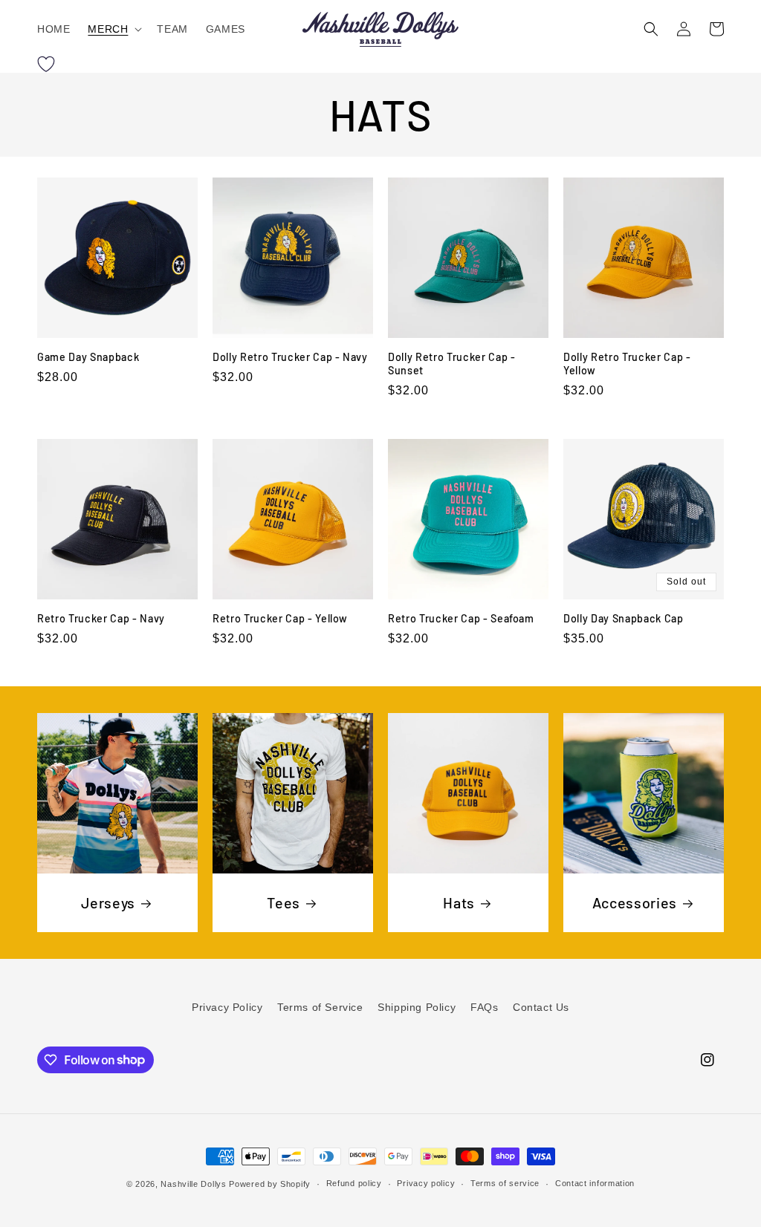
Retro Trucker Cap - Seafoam (461, 618)
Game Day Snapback (88, 357)
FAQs (484, 1007)
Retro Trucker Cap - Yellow (280, 618)
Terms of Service (320, 1007)
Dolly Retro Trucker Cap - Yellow (627, 364)
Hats (459, 902)
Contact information (595, 1183)
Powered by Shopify (270, 1183)
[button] (113, 29)
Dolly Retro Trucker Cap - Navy (290, 357)
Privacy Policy (227, 1007)
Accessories (634, 902)
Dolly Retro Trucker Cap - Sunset (452, 364)
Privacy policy (426, 1183)
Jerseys (108, 902)
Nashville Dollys (193, 1183)
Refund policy (354, 1183)
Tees (283, 902)
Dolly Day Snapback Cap (623, 618)
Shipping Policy (417, 1007)
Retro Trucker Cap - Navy (101, 618)
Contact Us (541, 1007)
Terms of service (505, 1183)
